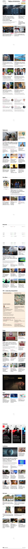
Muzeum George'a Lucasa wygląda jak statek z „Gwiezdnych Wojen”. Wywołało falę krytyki (6, 526)
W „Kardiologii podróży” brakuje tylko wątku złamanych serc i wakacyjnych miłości (21, 525)
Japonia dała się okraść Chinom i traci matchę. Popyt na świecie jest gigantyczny (13, 526)
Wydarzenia (5, 130)
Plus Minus (5, 177)
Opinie (4, 97)
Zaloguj (23, 3)
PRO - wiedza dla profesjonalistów (10, 290)
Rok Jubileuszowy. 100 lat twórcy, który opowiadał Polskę (19, 515)
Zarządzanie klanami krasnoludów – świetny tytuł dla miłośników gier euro (8, 515)
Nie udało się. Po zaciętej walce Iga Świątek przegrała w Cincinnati (13, 401)
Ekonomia (5, 224)
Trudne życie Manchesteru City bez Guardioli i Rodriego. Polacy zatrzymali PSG (6, 401)
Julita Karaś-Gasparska (6, 307)
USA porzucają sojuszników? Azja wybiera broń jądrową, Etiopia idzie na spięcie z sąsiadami (7, 438)
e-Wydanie (19, 3)
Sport (4, 392)
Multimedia (5, 424)
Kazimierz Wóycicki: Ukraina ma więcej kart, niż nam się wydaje (16, 437)
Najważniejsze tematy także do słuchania (21, 400)
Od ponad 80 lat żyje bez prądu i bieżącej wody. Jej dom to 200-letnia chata (8, 503)
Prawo (4, 330)
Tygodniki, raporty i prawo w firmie (9, 317)
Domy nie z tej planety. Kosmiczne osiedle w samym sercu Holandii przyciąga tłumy (19, 503)
